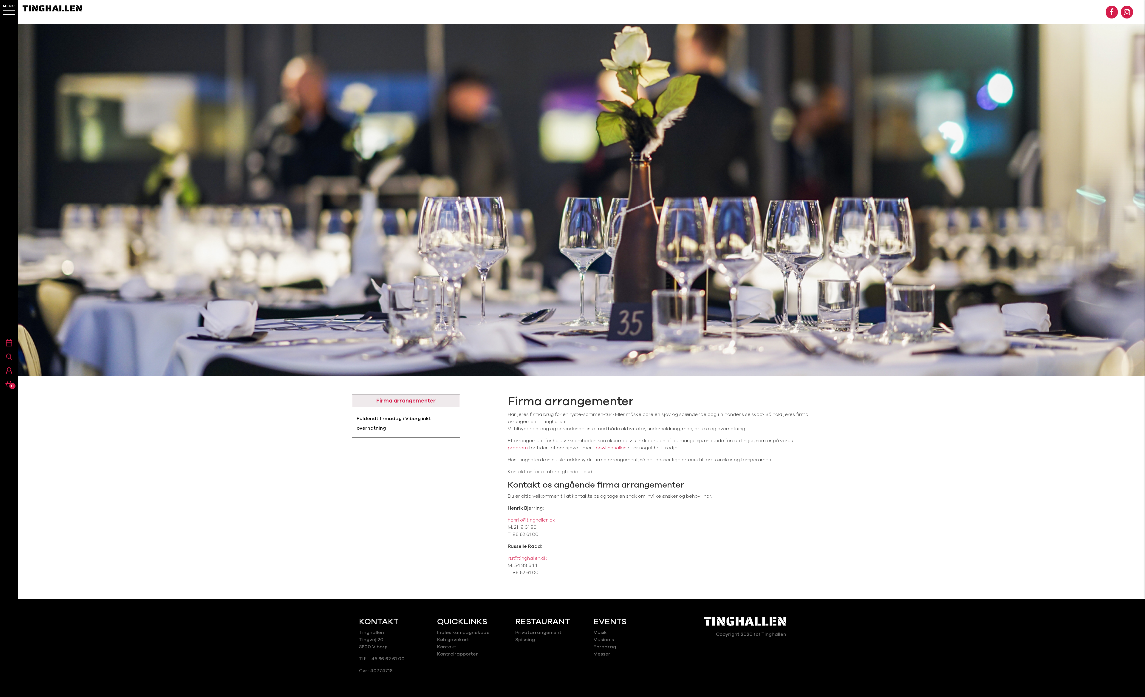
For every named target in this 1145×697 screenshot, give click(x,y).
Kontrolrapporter (457, 654)
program (518, 448)
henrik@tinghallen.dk (531, 520)
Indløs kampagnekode (463, 632)
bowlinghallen (611, 448)
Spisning (525, 639)
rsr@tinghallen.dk (527, 558)
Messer (601, 654)
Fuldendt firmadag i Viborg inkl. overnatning (394, 423)
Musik (600, 632)
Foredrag (604, 647)
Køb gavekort (453, 639)
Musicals (603, 639)
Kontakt (446, 647)
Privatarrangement (538, 632)
